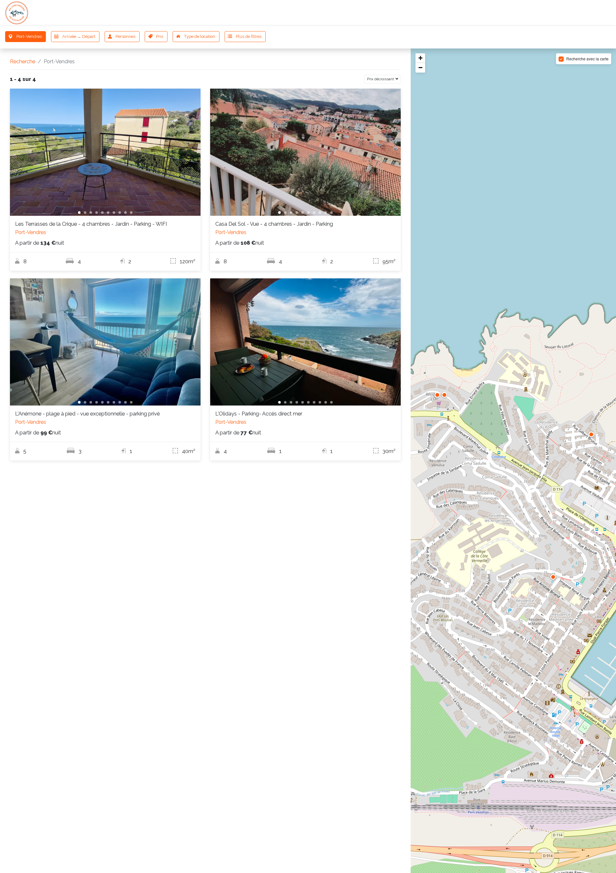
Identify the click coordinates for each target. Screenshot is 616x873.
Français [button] (592, 13)
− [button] (420, 68)
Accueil (410, 13)
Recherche (22, 61)
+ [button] (420, 58)
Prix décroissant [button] (381, 79)
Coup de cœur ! (485, 13)
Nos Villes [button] (441, 13)
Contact (561, 13)
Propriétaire (528, 13)
